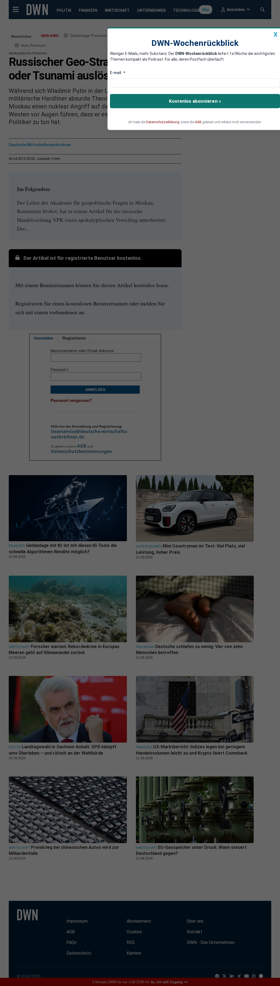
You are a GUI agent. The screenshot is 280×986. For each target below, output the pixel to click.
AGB (198, 122)
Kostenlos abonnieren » (195, 101)
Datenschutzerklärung (162, 122)
